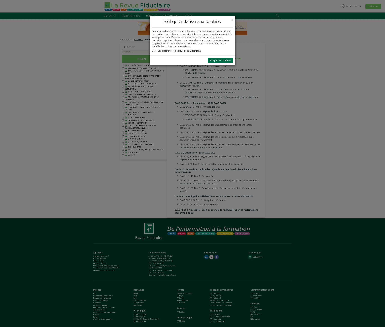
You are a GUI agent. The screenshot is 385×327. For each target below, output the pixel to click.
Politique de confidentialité (188, 50)
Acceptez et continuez (220, 60)
